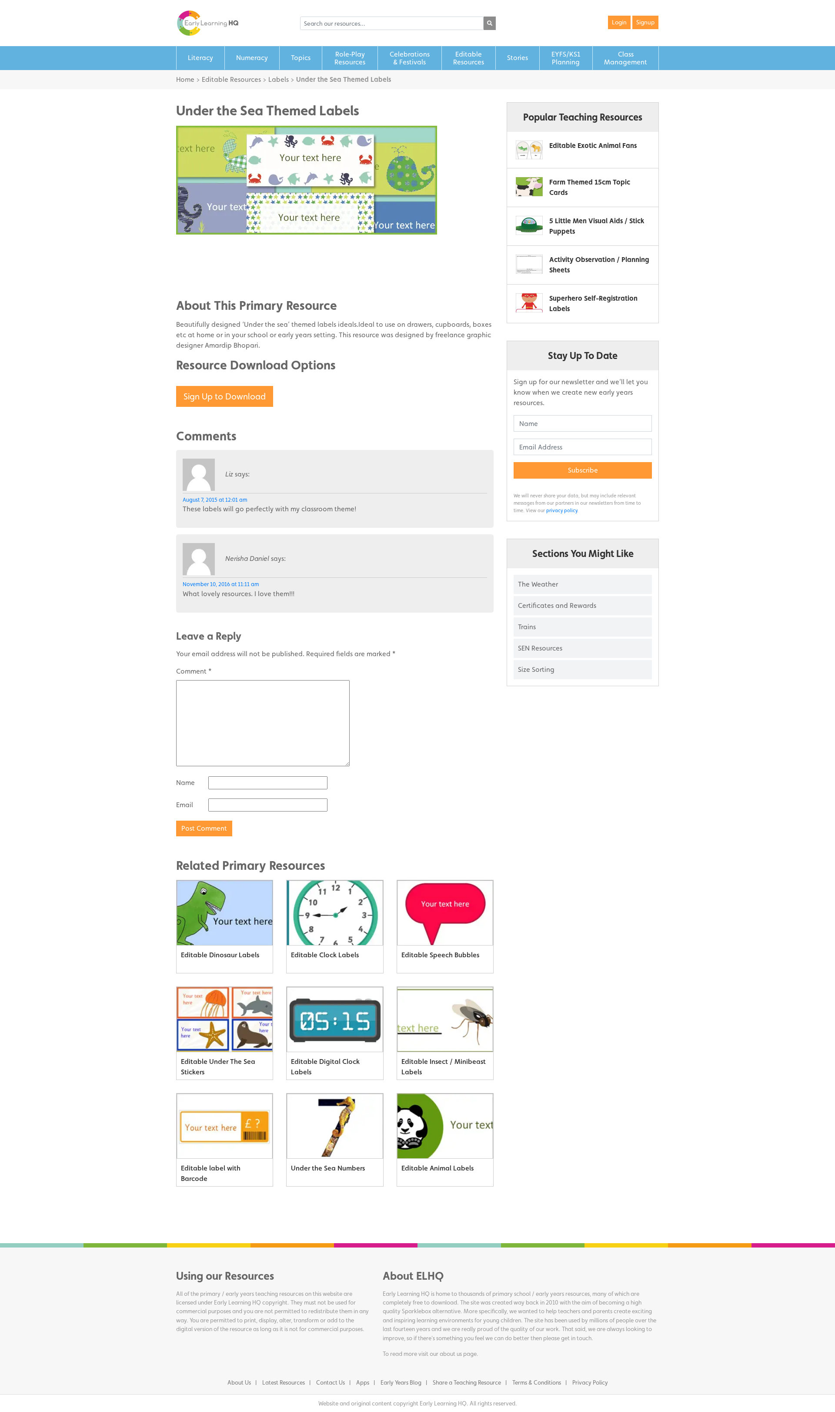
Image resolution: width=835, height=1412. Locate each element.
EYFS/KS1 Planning (565, 58)
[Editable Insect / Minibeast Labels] (445, 1019)
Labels (278, 79)
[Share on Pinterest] (200, 275)
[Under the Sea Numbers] (335, 1126)
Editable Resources (468, 58)
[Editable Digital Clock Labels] (335, 1019)
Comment (193, 671)
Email (184, 805)
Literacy (200, 58)
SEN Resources (540, 648)
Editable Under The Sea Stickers (218, 1066)
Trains (527, 627)
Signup (645, 22)
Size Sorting (536, 669)
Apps (362, 1382)
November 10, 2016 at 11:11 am (221, 584)
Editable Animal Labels (437, 1168)
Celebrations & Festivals (410, 58)
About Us (239, 1382)
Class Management (625, 58)
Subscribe (583, 470)
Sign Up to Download (225, 396)
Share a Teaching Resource (467, 1382)
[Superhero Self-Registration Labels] (529, 302)
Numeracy (252, 58)
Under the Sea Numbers (328, 1168)
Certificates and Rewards (557, 605)
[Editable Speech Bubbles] (445, 913)
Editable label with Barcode (210, 1173)
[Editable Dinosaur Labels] (225, 913)
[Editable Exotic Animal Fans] (529, 150)
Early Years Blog (401, 1382)
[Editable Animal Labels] (445, 1126)
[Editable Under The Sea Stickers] (225, 1019)
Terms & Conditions (536, 1382)
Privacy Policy (590, 1382)
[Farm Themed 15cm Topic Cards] (529, 186)
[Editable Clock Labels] (335, 913)
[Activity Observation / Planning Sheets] (529, 264)
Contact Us (330, 1382)
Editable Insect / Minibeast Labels (443, 1066)
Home (185, 79)
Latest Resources (283, 1382)
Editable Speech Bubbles (440, 955)
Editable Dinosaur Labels (220, 955)
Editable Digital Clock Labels (325, 1066)
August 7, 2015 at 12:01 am (215, 499)
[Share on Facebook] (200, 249)
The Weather (538, 584)
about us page (458, 1353)
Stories (517, 58)
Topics (301, 58)
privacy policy (561, 510)
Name (185, 782)
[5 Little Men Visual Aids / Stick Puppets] (529, 225)
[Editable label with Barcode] (225, 1126)
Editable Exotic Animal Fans (593, 145)
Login (619, 22)
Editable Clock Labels (325, 955)
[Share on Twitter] (200, 262)
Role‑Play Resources (349, 58)
